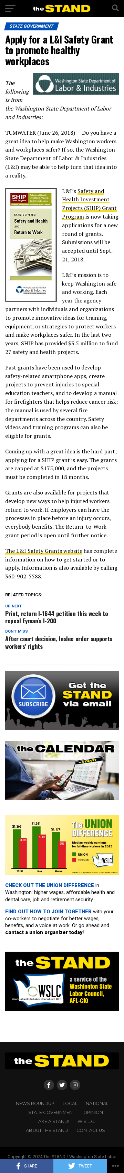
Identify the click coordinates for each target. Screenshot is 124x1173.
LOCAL (70, 1103)
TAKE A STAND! (52, 1121)
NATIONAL (97, 1103)
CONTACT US (90, 1130)
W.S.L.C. (86, 1121)
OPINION (93, 1112)
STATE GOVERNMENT (51, 1112)
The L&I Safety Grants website (43, 551)
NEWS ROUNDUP (35, 1103)
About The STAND (47, 1130)
